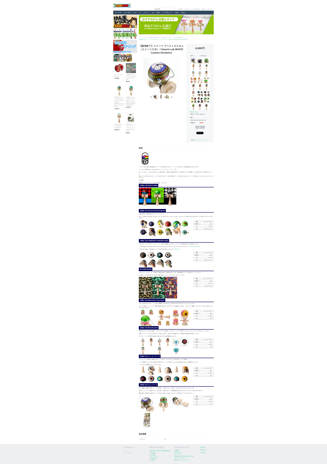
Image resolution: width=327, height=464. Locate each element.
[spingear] (122, 5)
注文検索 (153, 455)
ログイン (125, 450)
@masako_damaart (195, 246)
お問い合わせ (178, 452)
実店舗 (158, 12)
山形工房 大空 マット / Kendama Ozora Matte (119, 126)
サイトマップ (178, 454)
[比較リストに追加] (202, 127)
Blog (153, 12)
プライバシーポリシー (180, 458)
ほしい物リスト (155, 457)
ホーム (140, 37)
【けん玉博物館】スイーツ (179, 37)
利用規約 (153, 453)
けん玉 (134, 12)
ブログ (152, 461)
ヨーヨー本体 (118, 12)
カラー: (192, 55)
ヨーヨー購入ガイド (167, 12)
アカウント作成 (127, 453)
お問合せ (183, 12)
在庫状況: (192, 122)
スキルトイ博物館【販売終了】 (152, 37)
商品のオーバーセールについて (182, 460)
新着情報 (153, 459)
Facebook (202, 447)
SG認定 (176, 12)
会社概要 (177, 450)
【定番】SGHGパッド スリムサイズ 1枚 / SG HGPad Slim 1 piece (131, 77)
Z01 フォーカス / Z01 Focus (118, 75)
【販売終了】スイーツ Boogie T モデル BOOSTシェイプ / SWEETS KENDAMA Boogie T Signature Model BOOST (131, 101)
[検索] (174, 9)
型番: (191, 117)
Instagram (202, 452)
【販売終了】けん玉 (166, 37)
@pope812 (177, 249)
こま (140, 12)
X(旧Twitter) (203, 450)
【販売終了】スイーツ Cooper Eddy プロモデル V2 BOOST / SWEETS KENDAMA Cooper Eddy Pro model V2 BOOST (119, 101)
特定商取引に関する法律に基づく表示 (184, 456)
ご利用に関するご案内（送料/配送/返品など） (160, 450)
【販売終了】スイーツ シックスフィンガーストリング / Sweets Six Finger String (131, 128)
